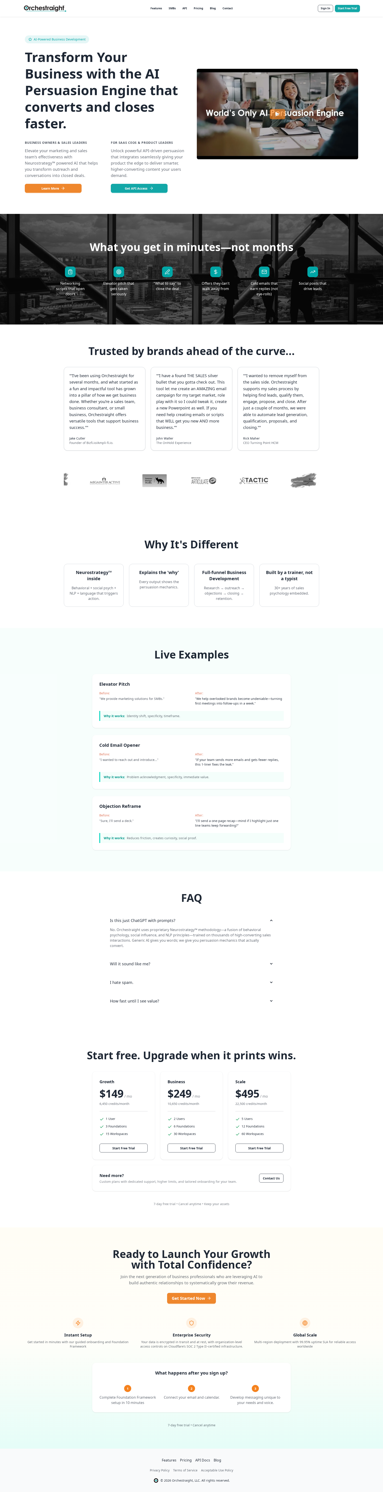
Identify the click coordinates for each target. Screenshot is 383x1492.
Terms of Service (185, 1470)
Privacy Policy (160, 1470)
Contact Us (271, 1178)
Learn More (50, 188)
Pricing (198, 8)
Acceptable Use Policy (217, 1470)
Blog (213, 8)
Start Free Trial (347, 8)
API (184, 8)
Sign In (325, 8)
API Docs (202, 1460)
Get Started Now (188, 1298)
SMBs (172, 8)
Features (156, 8)
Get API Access (136, 188)
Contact (228, 8)
